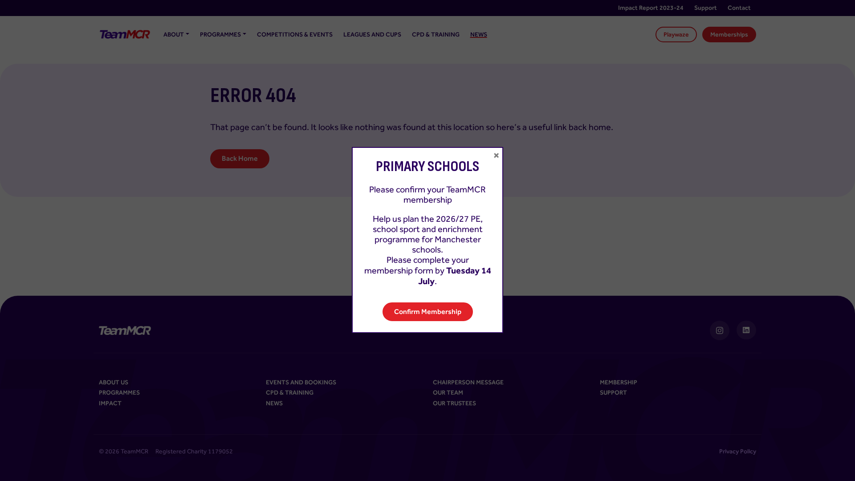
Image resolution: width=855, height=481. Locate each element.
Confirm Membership (427, 311)
